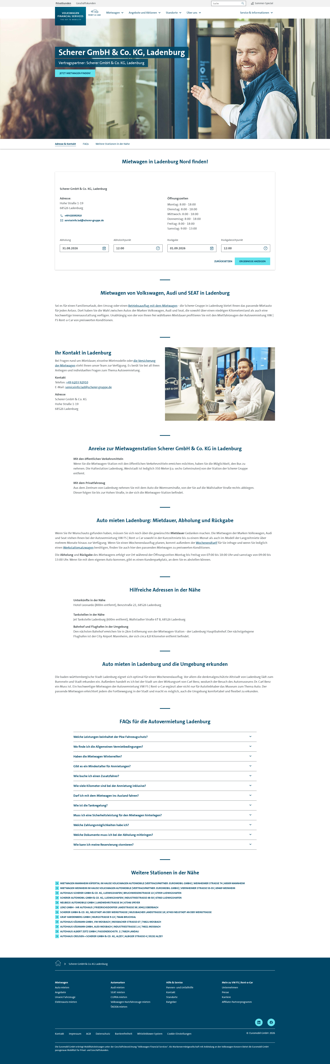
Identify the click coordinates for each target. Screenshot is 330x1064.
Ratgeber (171, 1002)
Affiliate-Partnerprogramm (237, 1002)
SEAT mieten (118, 992)
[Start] (58, 964)
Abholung (65, 240)
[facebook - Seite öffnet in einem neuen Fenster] (271, 1022)
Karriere (226, 997)
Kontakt (170, 992)
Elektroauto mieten (66, 1002)
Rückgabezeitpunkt (232, 240)
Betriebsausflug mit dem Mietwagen (152, 306)
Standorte (172, 997)
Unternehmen (230, 987)
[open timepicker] (158, 248)
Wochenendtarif (206, 543)
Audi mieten (118, 987)
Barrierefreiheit (123, 1033)
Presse (225, 992)
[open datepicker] (104, 248)
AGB (88, 1033)
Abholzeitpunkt (122, 240)
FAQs (86, 144)
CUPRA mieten (119, 997)
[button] (71, 215)
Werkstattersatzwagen (78, 547)
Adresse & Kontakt (65, 144)
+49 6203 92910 (77, 382)
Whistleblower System (149, 1033)
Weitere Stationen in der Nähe (113, 144)
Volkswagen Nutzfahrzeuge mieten (130, 1002)
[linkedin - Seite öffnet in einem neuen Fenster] (259, 1022)
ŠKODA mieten (119, 1006)
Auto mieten (62, 987)
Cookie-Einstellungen (179, 1033)
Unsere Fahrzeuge (65, 997)
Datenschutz (103, 1033)
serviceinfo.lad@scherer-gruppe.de (88, 387)
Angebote (60, 992)
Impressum (75, 1033)
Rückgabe (172, 240)
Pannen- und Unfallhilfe (179, 987)
